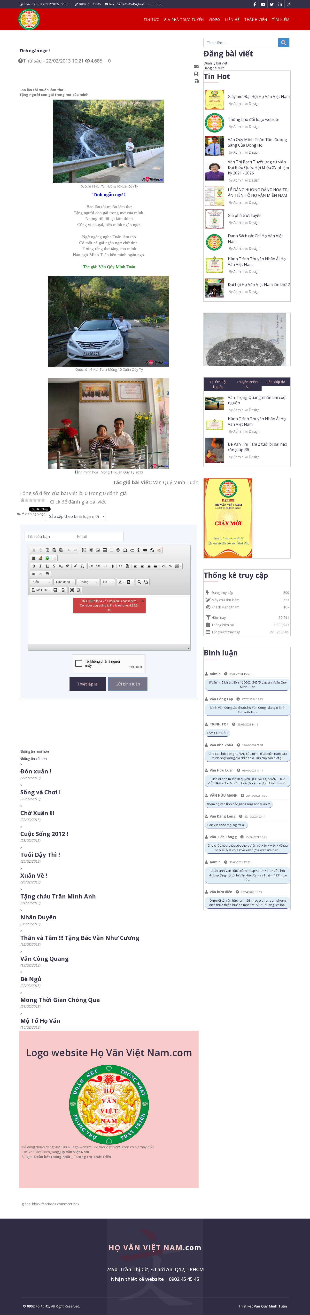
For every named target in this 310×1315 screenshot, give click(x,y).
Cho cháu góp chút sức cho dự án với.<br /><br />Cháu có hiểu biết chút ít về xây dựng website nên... (248, 847)
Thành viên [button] (255, 19)
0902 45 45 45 (90, 4)
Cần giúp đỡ (275, 381)
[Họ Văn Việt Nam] (29, 19)
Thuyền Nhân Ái (247, 384)
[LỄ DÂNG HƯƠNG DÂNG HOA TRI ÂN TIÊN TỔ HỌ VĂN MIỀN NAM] (214, 195)
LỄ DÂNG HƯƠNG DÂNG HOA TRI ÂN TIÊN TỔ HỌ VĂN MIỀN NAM (258, 192)
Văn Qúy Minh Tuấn (270, 1306)
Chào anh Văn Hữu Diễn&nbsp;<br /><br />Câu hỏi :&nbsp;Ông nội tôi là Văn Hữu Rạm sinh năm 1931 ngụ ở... (248, 875)
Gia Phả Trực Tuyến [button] (184, 19)
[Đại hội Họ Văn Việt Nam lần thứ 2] (214, 287)
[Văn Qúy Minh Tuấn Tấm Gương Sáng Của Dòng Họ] (214, 145)
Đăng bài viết (213, 68)
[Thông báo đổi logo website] (214, 122)
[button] (33, 550)
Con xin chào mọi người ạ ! (226, 825)
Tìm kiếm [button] (280, 19)
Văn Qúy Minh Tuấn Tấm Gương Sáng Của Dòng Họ (257, 142)
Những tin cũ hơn (33, 758)
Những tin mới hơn (34, 751)
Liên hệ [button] (232, 19)
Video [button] (214, 19)
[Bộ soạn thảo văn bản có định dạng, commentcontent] (109, 619)
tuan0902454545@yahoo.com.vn (136, 4)
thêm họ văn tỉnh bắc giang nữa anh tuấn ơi (238, 804)
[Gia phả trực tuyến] (214, 218)
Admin (238, 103)
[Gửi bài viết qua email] (197, 66)
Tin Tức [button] (151, 19)
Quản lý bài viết (215, 63)
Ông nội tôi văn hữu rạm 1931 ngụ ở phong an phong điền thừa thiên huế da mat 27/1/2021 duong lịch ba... (247, 902)
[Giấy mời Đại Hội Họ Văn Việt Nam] (214, 99)
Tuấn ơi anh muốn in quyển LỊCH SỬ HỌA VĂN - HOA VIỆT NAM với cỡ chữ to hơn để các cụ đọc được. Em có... (247, 781)
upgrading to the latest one (110, 605)
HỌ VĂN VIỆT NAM (155, 1247)
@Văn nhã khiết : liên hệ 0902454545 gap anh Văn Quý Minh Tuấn (248, 684)
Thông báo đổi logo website (253, 119)
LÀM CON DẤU (217, 733)
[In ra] (197, 74)
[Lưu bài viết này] (197, 81)
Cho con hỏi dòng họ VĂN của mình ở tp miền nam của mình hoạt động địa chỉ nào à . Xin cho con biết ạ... (248, 755)
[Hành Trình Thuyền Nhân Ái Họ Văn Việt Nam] (214, 264)
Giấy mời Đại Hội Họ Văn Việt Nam (259, 96)
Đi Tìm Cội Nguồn (218, 384)
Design (254, 103)
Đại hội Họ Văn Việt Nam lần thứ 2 (259, 284)
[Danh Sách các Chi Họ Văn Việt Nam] (214, 241)
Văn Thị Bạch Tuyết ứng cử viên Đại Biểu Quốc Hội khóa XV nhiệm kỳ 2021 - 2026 (258, 167)
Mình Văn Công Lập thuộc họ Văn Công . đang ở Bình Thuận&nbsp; (247, 709)
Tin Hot (217, 76)
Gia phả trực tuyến (245, 215)
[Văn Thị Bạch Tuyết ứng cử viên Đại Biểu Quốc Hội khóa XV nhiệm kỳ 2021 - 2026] (214, 170)
